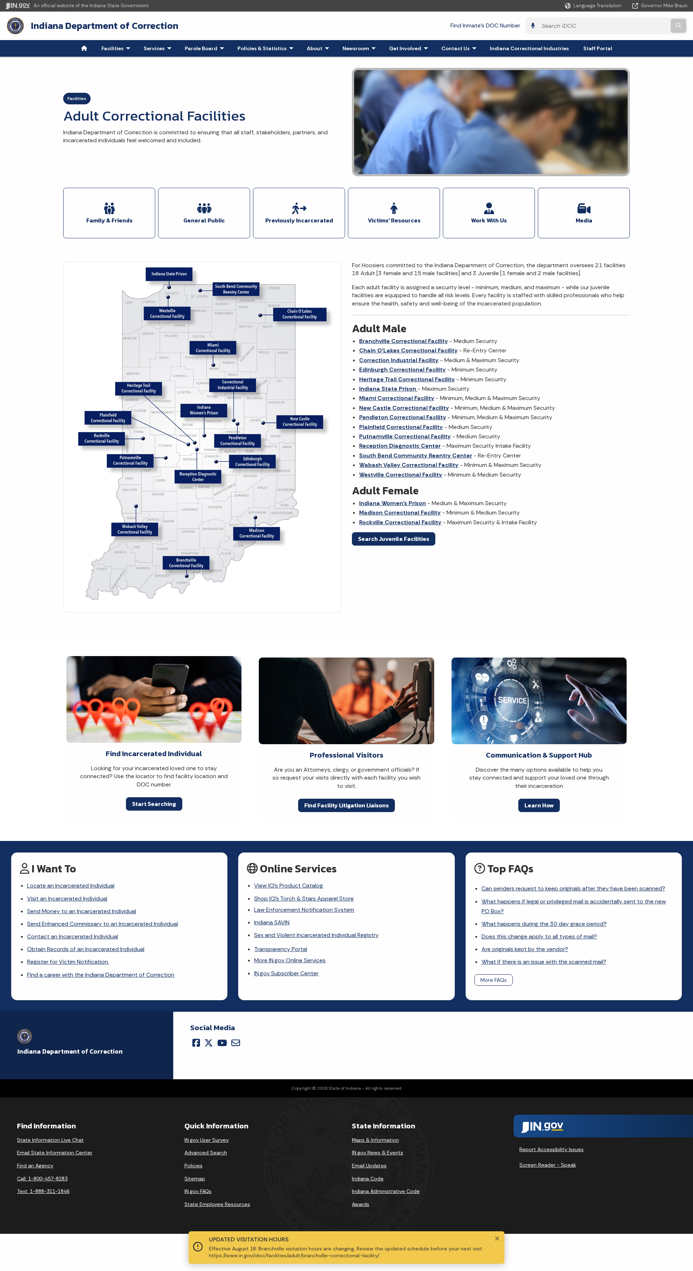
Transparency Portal (280, 949)
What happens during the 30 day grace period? (544, 924)
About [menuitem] (319, 48)
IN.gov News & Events (377, 1152)
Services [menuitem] (159, 48)
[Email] (235, 1042)
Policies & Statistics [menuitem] (267, 48)
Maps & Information (375, 1140)
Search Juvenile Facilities (393, 538)
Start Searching (154, 803)
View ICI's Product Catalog (288, 885)
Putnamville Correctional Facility (405, 436)
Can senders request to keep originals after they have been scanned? (573, 888)
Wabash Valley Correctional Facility (408, 465)
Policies (193, 1165)
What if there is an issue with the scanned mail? (543, 962)
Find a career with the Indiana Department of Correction (100, 975)
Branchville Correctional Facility (403, 341)
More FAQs (493, 980)
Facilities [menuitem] (117, 48)
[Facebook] (196, 1042)
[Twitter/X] (208, 1042)
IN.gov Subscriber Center (286, 973)
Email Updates (369, 1165)
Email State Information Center (54, 1152)
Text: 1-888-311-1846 (43, 1191)
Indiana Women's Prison (392, 503)
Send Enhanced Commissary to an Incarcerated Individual (102, 924)
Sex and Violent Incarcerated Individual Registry (316, 935)
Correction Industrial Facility (399, 360)
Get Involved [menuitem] (410, 48)
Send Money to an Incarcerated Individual (81, 911)
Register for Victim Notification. (68, 962)
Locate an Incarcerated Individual (70, 885)
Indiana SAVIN (271, 922)
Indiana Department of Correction (104, 25)
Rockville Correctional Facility (400, 522)
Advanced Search (205, 1152)
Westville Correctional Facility (400, 474)
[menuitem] (84, 48)
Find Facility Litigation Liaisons (346, 805)
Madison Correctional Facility (400, 512)
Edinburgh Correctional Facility (402, 369)
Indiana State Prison (388, 388)
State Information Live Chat (50, 1140)
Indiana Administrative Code (386, 1191)
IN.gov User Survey (206, 1140)
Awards (360, 1204)
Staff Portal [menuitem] (597, 48)
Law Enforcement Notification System (304, 910)
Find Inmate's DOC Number (485, 25)
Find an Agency (35, 1165)
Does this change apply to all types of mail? (539, 936)
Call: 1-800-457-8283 (42, 1178)
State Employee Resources (217, 1204)
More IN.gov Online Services (290, 960)
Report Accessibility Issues (551, 1149)
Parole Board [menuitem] (206, 48)
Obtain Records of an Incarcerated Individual (85, 949)
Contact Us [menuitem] (460, 48)
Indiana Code (368, 1178)
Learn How (539, 805)
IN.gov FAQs (198, 1191)
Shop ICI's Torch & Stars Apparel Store (304, 898)
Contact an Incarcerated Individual (72, 936)
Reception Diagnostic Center (400, 446)
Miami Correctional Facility (396, 398)
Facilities (76, 98)
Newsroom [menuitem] (361, 48)
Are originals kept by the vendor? (524, 949)
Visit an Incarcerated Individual (67, 898)
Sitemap (194, 1178)
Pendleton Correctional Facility (402, 417)
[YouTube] (222, 1042)
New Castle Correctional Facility (404, 408)
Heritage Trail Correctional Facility (407, 379)
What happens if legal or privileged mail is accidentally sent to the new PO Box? (573, 906)
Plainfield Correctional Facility (401, 427)
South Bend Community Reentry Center (415, 455)
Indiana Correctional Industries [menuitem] (529, 48)
